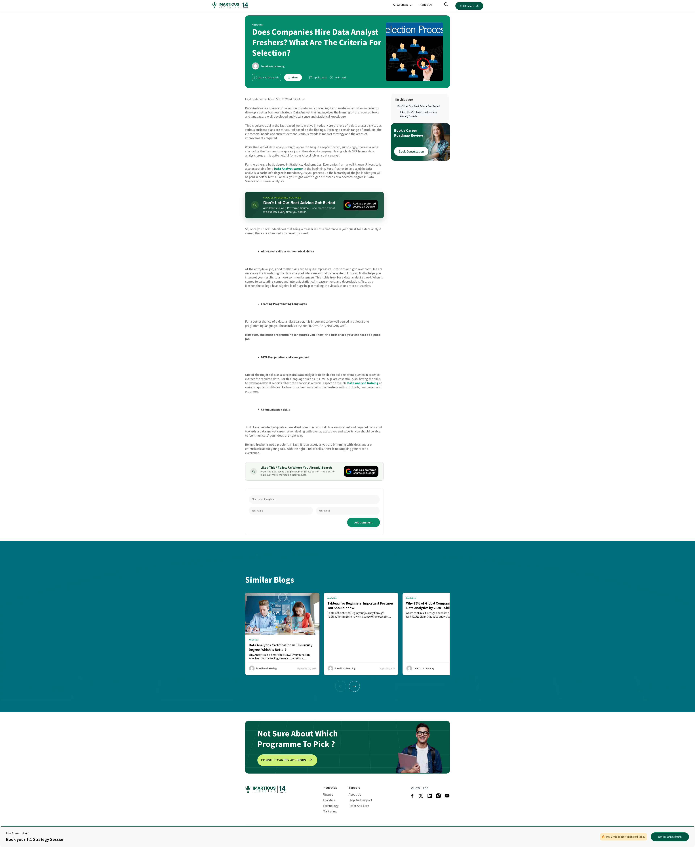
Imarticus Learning (273, 66)
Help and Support (360, 800)
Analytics (329, 800)
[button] (354, 686)
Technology (330, 806)
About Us (426, 5)
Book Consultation (411, 151)
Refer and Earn (359, 806)
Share (295, 77)
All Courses (400, 5)
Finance (328, 794)
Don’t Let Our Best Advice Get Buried (418, 106)
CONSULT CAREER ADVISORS (283, 760)
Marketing (330, 811)
